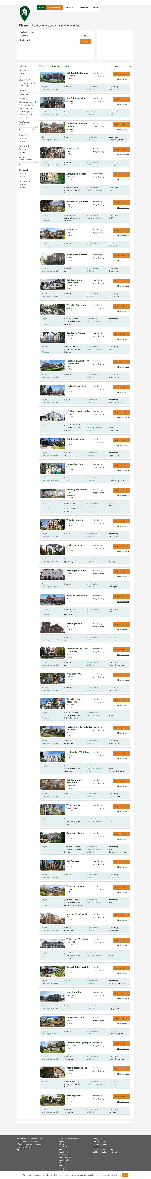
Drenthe (62, 1141)
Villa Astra (71, 229)
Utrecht (62, 1165)
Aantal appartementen (25, 158)
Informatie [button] (69, 8)
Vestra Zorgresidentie (77, 1067)
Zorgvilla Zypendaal (76, 305)
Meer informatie (123, 79)
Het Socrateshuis (75, 439)
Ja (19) (22, 188)
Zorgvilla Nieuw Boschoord (74, 700)
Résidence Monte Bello (78, 411)
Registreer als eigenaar (25, 1147)
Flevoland (63, 1144)
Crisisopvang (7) (26, 108)
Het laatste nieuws (100, 1144)
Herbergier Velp (74, 545)
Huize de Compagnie (76, 595)
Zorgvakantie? (25, 181)
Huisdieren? (24, 146)
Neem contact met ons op (103, 1149)
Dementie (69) (25, 77)
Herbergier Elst (74, 1095)
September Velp (74, 464)
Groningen (63, 1152)
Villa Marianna (73, 148)
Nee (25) (23, 138)
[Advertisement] (115, 45)
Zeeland (62, 1168)
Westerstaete (73, 805)
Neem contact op (121, 74)
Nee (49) (23, 184)
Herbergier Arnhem (76, 570)
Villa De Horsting (74, 520)
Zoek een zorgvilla (54, 8)
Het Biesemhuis (74, 992)
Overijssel (63, 1163)
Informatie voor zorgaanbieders (29, 1144)
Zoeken (86, 41)
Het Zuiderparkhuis (76, 98)
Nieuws (96, 8)
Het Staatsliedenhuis (77, 73)
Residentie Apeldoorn (77, 201)
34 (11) (22, 73)
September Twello (75, 1017)
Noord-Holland (65, 1160)
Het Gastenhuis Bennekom (74, 781)
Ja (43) (22, 141)
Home (41, 8)
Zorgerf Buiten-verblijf (77, 967)
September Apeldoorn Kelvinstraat (77, 362)
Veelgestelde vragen (101, 1141)
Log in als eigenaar (23, 1149)
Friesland (63, 1147)
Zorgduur (23, 98)
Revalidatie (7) (25, 80)
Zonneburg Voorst (75, 886)
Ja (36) (22, 152)
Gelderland (63, 1149)
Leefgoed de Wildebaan (78, 752)
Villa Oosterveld (74, 673)
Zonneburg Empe (75, 833)
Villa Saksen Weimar (76, 254)
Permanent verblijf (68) (28, 102)
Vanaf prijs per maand (25, 123)
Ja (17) (22, 176)
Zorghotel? (23, 170)
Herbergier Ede (74, 623)
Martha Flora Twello (76, 914)
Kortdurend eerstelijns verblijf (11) (27, 116)
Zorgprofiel (23, 90)
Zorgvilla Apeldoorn (76, 173)
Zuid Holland (64, 1171)
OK (125, 1175)
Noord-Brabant (65, 1157)
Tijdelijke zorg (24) (26, 105)
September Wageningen (78, 1042)
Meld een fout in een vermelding (106, 1152)
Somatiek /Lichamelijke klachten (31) (28, 84)
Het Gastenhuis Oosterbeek (74, 281)
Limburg (62, 1155)
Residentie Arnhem (76, 333)
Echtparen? (23, 135)
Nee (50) (23, 173)
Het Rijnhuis (72, 860)
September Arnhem (76, 386)
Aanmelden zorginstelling (26, 1141)
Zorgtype (23, 70)
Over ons (96, 1147)
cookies (37, 1175)
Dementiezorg (84, 8)
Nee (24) (23, 149)
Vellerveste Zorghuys (77, 939)
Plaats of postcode (27, 32)
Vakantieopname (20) (27, 111)
